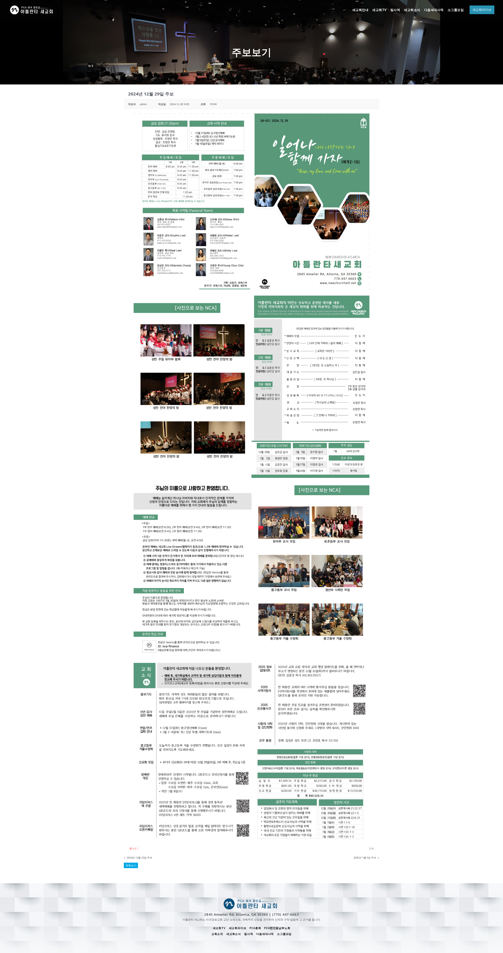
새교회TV (219, 928)
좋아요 (133, 848)
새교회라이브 (237, 928)
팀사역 (248, 934)
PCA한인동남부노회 (277, 928)
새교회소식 (233, 934)
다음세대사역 (265, 934)
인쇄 (371, 848)
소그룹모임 (284, 934)
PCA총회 (255, 928)
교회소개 (217, 934)
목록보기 (131, 865)
